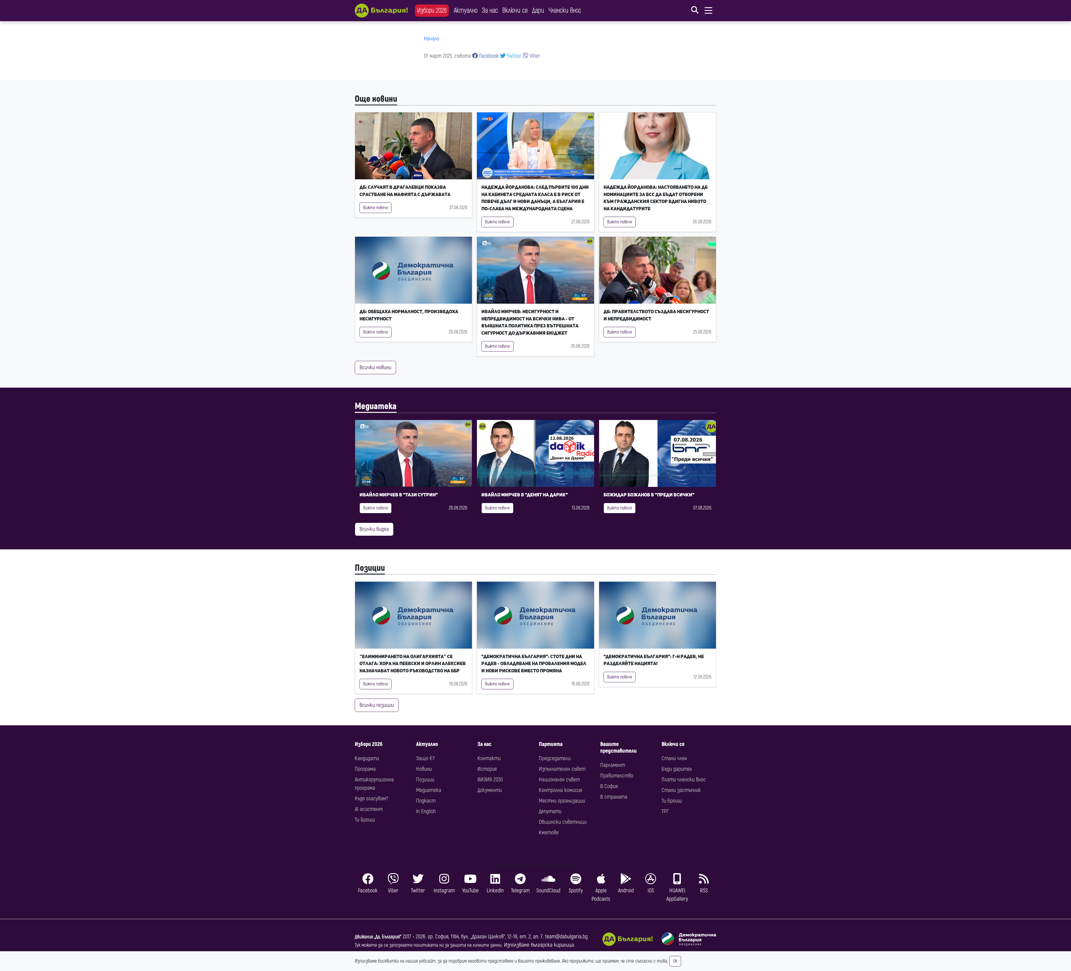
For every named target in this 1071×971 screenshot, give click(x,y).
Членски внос (565, 10)
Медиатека (376, 406)
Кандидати (367, 758)
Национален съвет (559, 779)
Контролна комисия (560, 790)
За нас (490, 10)
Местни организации (562, 800)
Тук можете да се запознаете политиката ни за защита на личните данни (428, 945)
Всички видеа (374, 529)
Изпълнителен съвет (562, 768)
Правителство (616, 775)
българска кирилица (552, 944)
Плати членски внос (684, 779)
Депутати (550, 811)
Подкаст (426, 800)
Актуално (465, 10)
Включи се (515, 10)
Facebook (488, 55)
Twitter (513, 55)
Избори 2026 (432, 10)
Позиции (370, 568)
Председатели (555, 758)
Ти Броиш (365, 819)
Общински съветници (563, 821)
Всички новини (375, 367)
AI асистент (369, 809)
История (487, 768)
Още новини (376, 99)
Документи (489, 790)
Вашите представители (618, 747)
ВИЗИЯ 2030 (490, 779)
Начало (431, 38)
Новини (424, 768)
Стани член (674, 758)
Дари (538, 10)
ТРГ (665, 811)
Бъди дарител (677, 768)
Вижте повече (375, 208)
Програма (365, 768)
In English (426, 811)
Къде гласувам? (371, 798)
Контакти (489, 758)
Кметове (549, 832)
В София (609, 786)
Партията (551, 744)
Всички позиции (377, 705)
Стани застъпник (681, 790)
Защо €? (425, 758)
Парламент (612, 765)
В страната (613, 796)
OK (675, 961)
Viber (534, 55)
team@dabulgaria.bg (566, 936)
